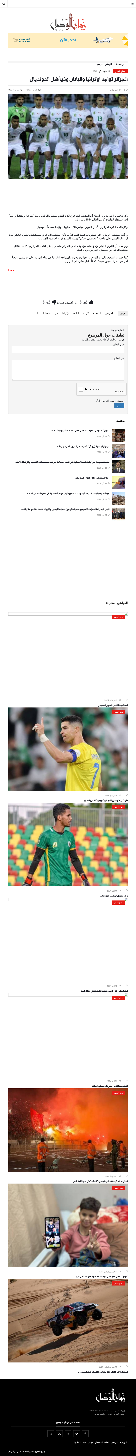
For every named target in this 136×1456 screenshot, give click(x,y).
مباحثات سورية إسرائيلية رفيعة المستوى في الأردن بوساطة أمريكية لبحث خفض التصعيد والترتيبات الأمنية (62, 462)
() (84, 301)
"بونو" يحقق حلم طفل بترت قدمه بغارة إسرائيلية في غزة (102, 1277)
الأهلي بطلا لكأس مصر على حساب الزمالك (110, 1086)
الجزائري (109, 313)
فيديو (91, 1442)
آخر (57, 313)
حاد (37, 313)
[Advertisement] (68, 203)
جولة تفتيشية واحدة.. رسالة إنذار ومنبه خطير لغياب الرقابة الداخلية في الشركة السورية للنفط (68, 494)
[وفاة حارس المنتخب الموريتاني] (68, 885)
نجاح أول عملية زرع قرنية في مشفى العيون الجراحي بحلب (83, 446)
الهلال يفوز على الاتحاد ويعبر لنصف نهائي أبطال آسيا (104, 991)
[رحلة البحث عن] (118, 488)
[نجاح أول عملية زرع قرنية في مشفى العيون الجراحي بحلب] (118, 456)
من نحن (114, 1442)
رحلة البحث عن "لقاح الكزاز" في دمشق (92, 478)
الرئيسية (120, 64)
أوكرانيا (65, 313)
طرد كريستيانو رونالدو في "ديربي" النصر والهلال (106, 800)
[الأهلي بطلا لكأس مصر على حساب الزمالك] (68, 995)
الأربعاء (86, 313)
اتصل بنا (77, 1442)
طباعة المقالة (14, 89)
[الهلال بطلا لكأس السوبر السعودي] (68, 614)
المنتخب (97, 313)
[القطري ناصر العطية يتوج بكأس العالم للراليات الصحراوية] (68, 1361)
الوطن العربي (104, 64)
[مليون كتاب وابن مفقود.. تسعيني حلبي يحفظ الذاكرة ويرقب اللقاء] (118, 441)
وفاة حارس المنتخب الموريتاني (114, 896)
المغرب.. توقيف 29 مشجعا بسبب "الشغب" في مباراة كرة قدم (100, 1181)
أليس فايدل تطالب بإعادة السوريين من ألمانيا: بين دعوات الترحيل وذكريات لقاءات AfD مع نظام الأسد (65, 509)
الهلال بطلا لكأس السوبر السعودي (113, 705)
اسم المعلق (118, 344)
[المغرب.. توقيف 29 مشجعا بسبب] (68, 1171)
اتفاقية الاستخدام (102, 1442)
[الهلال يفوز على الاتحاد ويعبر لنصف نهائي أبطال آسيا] (68, 900)
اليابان (76, 313)
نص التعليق (119, 358)
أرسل (119, 405)
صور (84, 1442)
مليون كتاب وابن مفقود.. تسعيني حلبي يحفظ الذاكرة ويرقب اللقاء (80, 431)
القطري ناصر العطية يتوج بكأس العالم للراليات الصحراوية (102, 1372)
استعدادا (47, 313)
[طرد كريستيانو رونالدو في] (68, 790)
